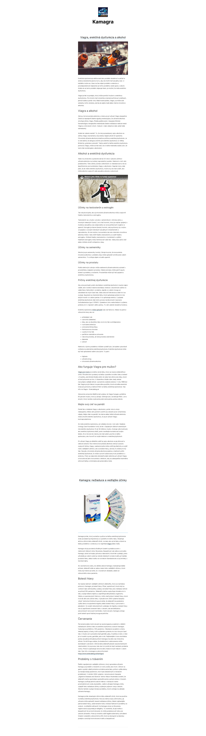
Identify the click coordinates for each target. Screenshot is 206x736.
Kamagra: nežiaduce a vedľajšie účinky (103, 480)
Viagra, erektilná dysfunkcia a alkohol (103, 37)
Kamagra (103, 22)
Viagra (109, 544)
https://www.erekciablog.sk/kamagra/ (91, 653)
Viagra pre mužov (84, 372)
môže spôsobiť (97, 310)
